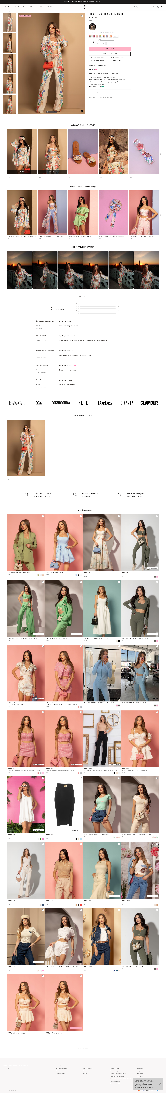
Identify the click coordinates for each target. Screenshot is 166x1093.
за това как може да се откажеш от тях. (144, 1087)
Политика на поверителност (117, 1076)
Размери (93, 32)
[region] (83, 154)
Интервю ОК (140, 1076)
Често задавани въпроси (62, 1068)
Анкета (85, 1073)
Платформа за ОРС (115, 1084)
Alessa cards (140, 1068)
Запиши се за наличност (107, 40)
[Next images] (10, 115)
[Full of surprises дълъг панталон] (100, 36)
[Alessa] (83, 6)
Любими (85, 1071)
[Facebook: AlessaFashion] (5, 1068)
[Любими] (154, 7)
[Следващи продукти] (161, 215)
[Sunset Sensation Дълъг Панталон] (9, 22)
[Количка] (162, 7)
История (139, 1071)
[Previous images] (10, 12)
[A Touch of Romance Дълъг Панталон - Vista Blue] (107, 36)
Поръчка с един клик (110, 53)
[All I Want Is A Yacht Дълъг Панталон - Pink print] (94, 36)
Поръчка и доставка (115, 1068)
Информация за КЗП (115, 1081)
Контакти (58, 1071)
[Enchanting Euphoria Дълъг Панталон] (97, 36)
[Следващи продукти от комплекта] (161, 154)
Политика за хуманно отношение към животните (122, 1078)
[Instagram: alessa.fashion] (9, 1068)
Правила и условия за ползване (118, 1073)
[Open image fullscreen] (82, 111)
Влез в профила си (87, 1068)
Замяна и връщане (114, 1071)
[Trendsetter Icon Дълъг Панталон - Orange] (111, 36)
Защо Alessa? (140, 1073)
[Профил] (158, 7)
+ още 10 (115, 36)
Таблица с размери (60, 1073)
